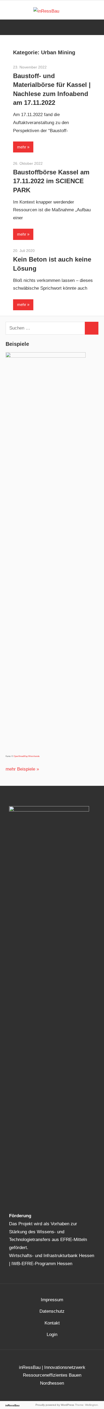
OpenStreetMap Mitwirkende (26, 756)
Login (52, 1334)
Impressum (52, 1299)
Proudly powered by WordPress (54, 1404)
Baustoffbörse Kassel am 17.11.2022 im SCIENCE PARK (51, 181)
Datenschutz (52, 1311)
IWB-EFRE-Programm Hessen (41, 1263)
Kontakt (52, 1323)
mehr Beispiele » (22, 769)
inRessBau (12, 1405)
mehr (21, 147)
